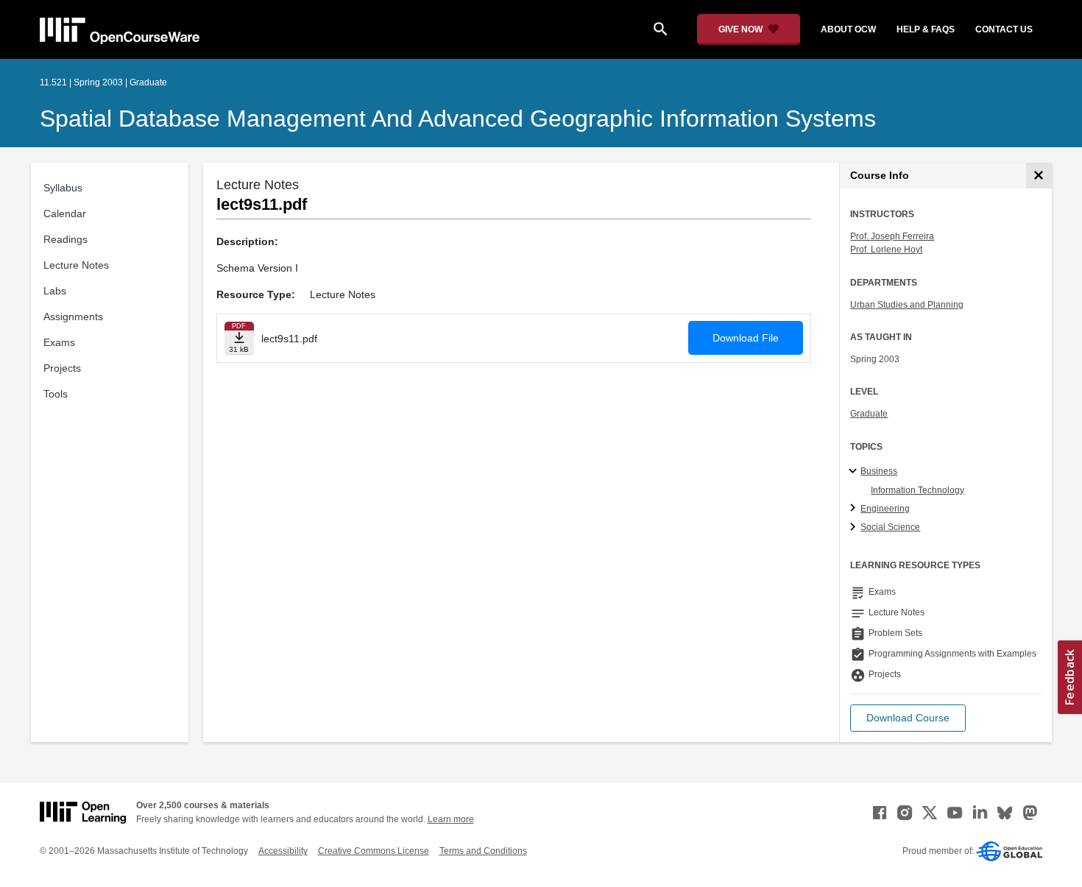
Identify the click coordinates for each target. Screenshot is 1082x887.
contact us (1004, 29)
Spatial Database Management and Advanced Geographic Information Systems (458, 118)
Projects (62, 368)
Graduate (869, 414)
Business (878, 471)
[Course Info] (1039, 175)
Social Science (890, 527)
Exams (59, 342)
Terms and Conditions (483, 851)
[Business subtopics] (855, 471)
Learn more (451, 819)
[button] (908, 718)
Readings (65, 239)
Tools (55, 394)
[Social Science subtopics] (855, 527)
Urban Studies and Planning (906, 305)
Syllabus (62, 188)
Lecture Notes (76, 265)
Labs (54, 291)
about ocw (848, 29)
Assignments (73, 316)
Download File (746, 338)
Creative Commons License (373, 851)
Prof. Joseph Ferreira (892, 236)
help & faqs (926, 29)
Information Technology (917, 490)
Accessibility (283, 851)
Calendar (64, 213)
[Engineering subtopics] (855, 508)
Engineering (885, 508)
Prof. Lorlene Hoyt (886, 249)
